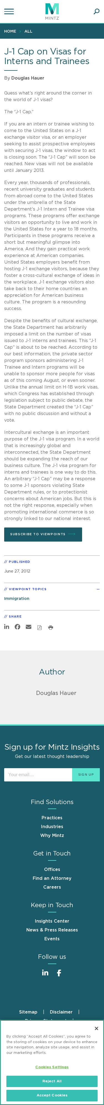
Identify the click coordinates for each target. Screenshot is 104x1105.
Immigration (16, 599)
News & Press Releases (52, 930)
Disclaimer (61, 1012)
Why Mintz (52, 835)
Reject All (52, 1081)
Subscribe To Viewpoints (38, 534)
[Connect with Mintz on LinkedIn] (45, 976)
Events (52, 939)
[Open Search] (96, 12)
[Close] (96, 1028)
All (28, 31)
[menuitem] (11, 31)
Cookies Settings (52, 1067)
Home (10, 31)
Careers (52, 887)
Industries (52, 827)
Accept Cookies (52, 1095)
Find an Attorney (52, 878)
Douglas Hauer (27, 78)
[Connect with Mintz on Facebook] (59, 976)
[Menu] (9, 11)
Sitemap (28, 1012)
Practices (52, 818)
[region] (52, 1062)
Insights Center (52, 921)
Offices (52, 869)
